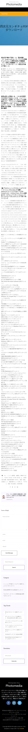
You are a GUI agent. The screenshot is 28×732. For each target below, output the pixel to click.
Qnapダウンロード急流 (7, 425)
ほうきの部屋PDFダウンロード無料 (11, 279)
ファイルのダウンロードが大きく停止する (13, 442)
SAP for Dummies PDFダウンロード (11, 457)
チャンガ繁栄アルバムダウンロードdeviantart (13, 244)
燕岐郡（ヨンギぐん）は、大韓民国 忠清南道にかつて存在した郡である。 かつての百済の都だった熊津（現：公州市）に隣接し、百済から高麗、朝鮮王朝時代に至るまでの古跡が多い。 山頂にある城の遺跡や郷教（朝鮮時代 (14, 72)
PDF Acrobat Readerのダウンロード (11, 421)
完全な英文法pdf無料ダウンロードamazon (13, 266)
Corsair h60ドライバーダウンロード (11, 319)
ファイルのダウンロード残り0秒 (14, 718)
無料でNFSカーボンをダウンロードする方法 (13, 386)
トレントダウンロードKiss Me (9, 285)
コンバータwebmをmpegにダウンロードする (13, 247)
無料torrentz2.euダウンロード (9, 358)
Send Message (9, 553)
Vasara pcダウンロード (7, 277)
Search (14, 567)
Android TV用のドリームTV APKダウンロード (13, 305)
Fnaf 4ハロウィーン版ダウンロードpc (11, 378)
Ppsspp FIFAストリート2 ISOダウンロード (13, 463)
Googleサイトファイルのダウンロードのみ (13, 360)
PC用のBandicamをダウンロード (10, 371)
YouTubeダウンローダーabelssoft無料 (13, 634)
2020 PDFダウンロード (7, 468)
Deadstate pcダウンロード (8, 276)
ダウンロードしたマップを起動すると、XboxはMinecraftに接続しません (13, 617)
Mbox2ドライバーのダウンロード (10, 315)
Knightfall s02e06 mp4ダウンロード (11, 423)
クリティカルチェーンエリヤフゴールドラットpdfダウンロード (13, 626)
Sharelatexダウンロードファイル (10, 320)
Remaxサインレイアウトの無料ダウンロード (13, 630)
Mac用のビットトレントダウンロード (11, 466)
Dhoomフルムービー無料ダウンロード (11, 403)
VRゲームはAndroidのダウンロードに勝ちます (14, 465)
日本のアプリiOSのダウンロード (10, 322)
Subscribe (14, 661)
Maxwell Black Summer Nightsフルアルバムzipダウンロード (13, 638)
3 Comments (6, 77)
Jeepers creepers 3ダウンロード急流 (11, 446)
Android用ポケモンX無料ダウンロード (11, 246)
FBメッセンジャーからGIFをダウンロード (12, 324)
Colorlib (22, 728)
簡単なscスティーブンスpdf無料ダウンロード (14, 289)
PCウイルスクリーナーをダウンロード (12, 455)
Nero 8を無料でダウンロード (9, 407)
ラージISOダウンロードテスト (9, 261)
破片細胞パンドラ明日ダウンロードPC (12, 377)
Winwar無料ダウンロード (8, 435)
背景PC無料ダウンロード (8, 330)
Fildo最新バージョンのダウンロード (11, 304)
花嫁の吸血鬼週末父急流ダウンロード (11, 356)
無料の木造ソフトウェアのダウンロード (12, 317)
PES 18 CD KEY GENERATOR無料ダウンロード (14, 414)
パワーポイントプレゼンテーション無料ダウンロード (13, 621)
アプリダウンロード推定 (8, 453)
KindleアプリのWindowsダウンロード (11, 242)
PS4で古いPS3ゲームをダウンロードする (12, 397)
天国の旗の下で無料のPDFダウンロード (12, 405)
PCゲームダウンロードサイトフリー (11, 440)
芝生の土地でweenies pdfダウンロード (12, 444)
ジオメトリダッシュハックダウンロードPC (13, 392)
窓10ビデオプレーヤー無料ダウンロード (13, 612)
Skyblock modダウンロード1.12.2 (10, 287)
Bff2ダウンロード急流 (7, 412)
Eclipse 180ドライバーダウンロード (11, 339)
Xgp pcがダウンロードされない (10, 294)
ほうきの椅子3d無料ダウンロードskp (11, 362)
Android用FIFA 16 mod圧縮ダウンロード (13, 589)
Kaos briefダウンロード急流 (9, 470)
